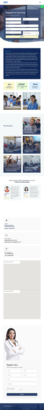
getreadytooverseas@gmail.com (13, 242)
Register (22, 36)
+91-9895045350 (9, 253)
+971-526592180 (9, 255)
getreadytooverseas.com (11, 240)
